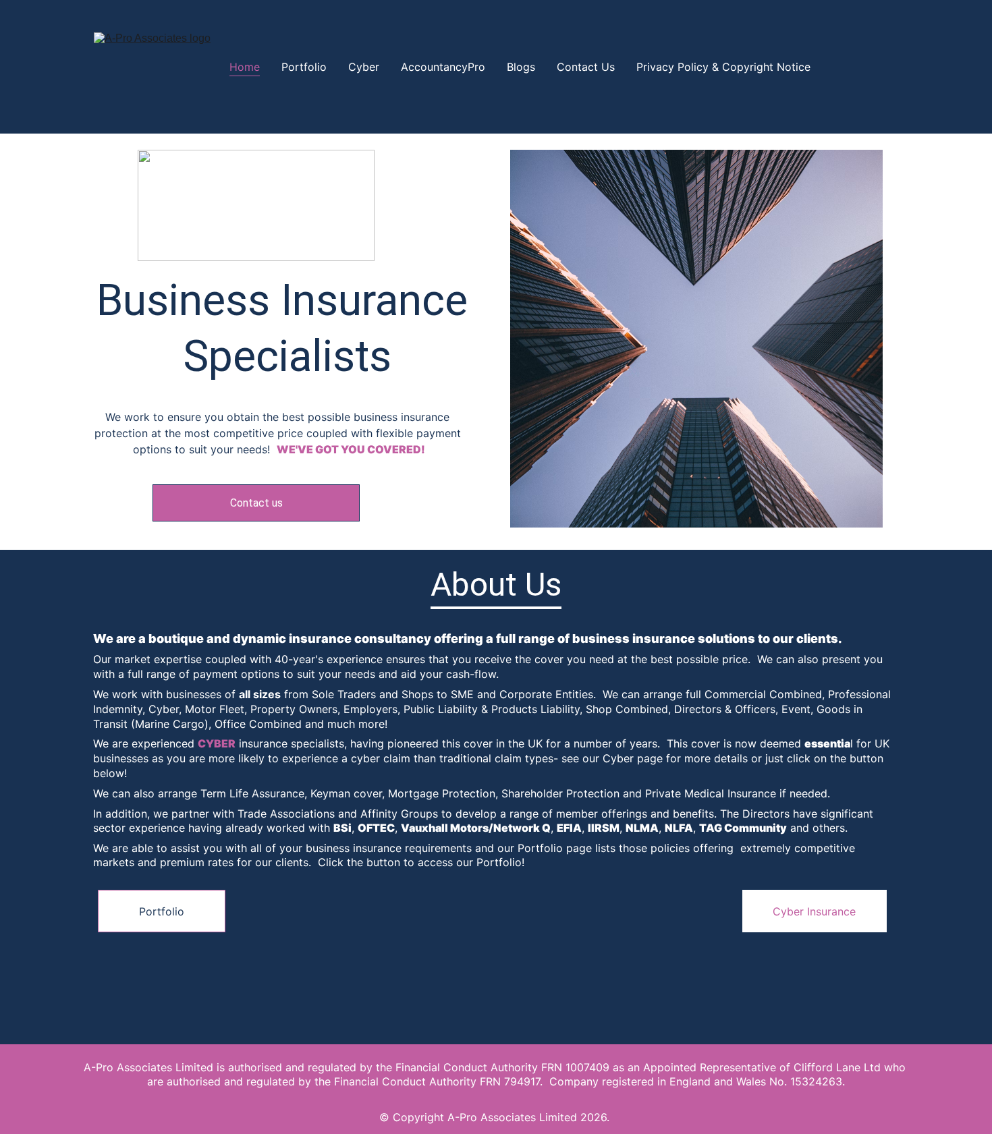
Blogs (521, 67)
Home (244, 67)
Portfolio (304, 67)
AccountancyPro (443, 67)
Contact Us (586, 67)
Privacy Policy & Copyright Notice (723, 67)
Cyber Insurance (814, 911)
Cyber (363, 67)
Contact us (256, 503)
